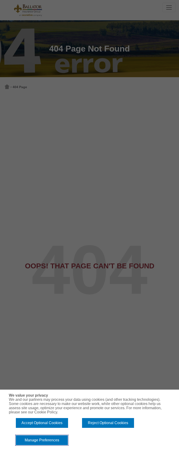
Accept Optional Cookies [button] (41, 423)
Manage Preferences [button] (42, 440)
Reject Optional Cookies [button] (108, 423)
